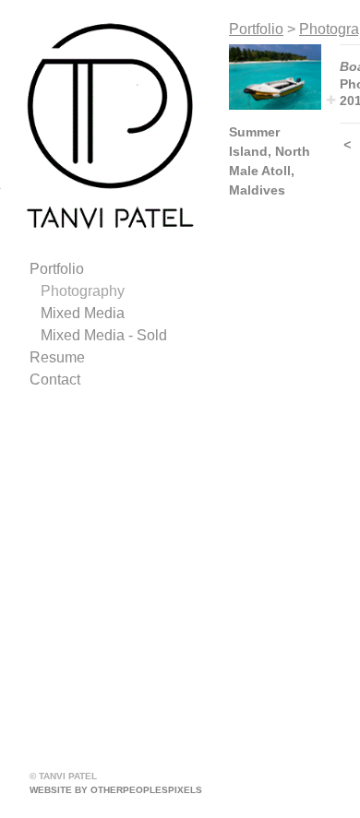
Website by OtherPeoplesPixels (116, 790)
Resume (57, 357)
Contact (55, 379)
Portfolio (57, 269)
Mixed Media (83, 313)
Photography (83, 291)
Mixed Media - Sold (104, 335)
